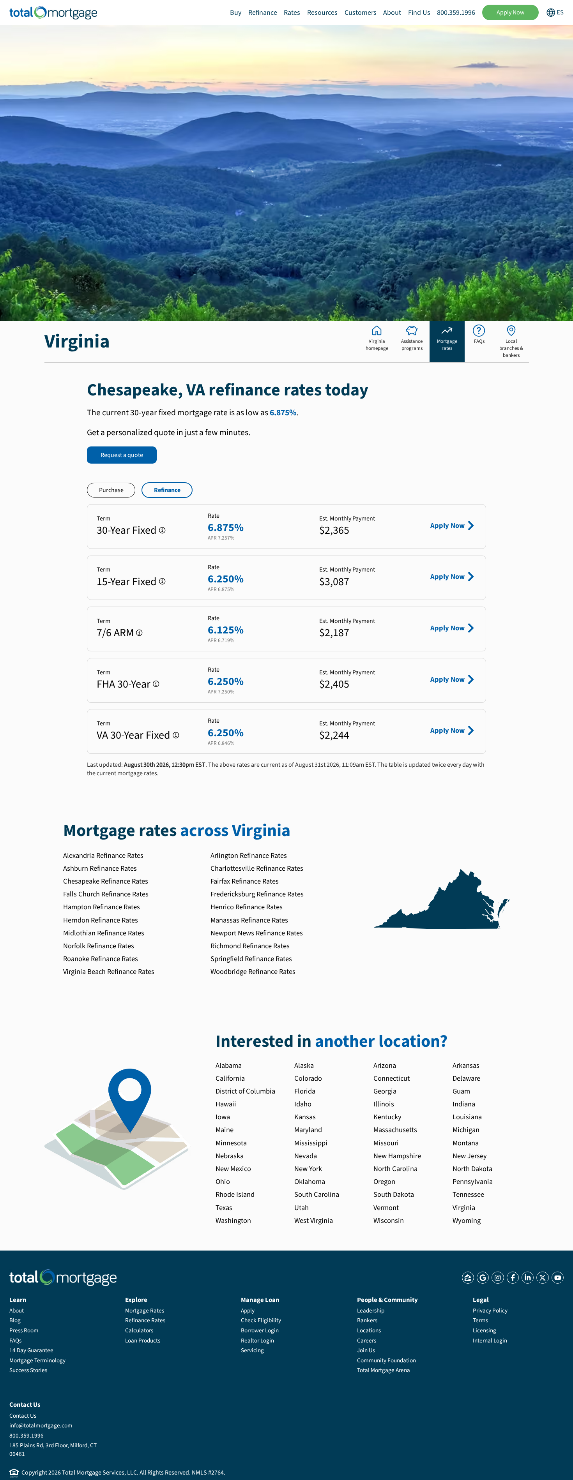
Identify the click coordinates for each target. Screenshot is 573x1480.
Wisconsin (388, 1220)
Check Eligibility (261, 1320)
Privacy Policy (490, 1310)
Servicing (252, 1350)
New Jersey (470, 1156)
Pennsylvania (473, 1182)
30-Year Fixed (127, 530)
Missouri (386, 1143)
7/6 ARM (115, 632)
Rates (292, 13)
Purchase (111, 490)
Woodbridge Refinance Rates (252, 972)
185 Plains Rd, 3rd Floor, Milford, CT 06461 (53, 1449)
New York (308, 1169)
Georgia (384, 1091)
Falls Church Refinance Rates (106, 894)
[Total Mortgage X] (542, 1278)
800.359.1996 (456, 13)
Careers (366, 1340)
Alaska (304, 1065)
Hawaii (226, 1104)
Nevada (305, 1156)
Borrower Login (260, 1330)
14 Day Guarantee (31, 1350)
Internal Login (490, 1340)
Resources (322, 13)
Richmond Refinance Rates (250, 946)
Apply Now (511, 12)
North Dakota (472, 1169)
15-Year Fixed (127, 581)
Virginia (464, 1208)
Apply (248, 1310)
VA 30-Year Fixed (133, 735)
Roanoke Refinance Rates (100, 959)
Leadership (370, 1310)
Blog (15, 1320)
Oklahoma (309, 1182)
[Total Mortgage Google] (483, 1278)
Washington (233, 1220)
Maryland (308, 1130)
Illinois (383, 1104)
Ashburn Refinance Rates (100, 868)
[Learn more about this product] (162, 530)
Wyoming (467, 1220)
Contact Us (22, 1415)
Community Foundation (386, 1360)
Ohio (223, 1182)
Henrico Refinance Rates (246, 907)
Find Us (419, 13)
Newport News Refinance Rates (256, 933)
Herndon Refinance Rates (100, 920)
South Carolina (316, 1194)
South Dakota (393, 1194)
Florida (304, 1091)
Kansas (305, 1117)
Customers (361, 13)
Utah (301, 1208)
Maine (224, 1130)
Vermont (386, 1208)
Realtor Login (257, 1340)
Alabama (229, 1065)
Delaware (466, 1078)
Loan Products (142, 1340)
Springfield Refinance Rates (251, 959)
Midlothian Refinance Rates (103, 933)
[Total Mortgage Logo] (63, 1277)
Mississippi (310, 1143)
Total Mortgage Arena (383, 1370)
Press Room (24, 1330)
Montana (466, 1143)
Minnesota (231, 1143)
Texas (224, 1208)
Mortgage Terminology (37, 1360)
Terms (480, 1320)
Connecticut (391, 1078)
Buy (235, 13)
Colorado (308, 1078)
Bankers (367, 1320)
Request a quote (122, 455)
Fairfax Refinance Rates (244, 881)
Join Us (366, 1350)
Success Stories (28, 1370)
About (392, 13)
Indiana (464, 1104)
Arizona (384, 1065)
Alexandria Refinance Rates (103, 855)
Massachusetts (395, 1130)
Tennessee (468, 1194)
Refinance (262, 13)
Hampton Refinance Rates (101, 907)
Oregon (384, 1182)
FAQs (15, 1340)
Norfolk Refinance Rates (98, 946)
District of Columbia (245, 1091)
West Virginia (313, 1220)
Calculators (139, 1330)
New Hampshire (397, 1156)
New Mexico (233, 1169)
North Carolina (395, 1169)
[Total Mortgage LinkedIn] (528, 1278)
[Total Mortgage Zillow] (468, 1278)
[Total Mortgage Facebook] (513, 1278)
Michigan (466, 1130)
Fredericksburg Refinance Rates (257, 894)
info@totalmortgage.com (41, 1425)
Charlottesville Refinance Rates (256, 868)
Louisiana (467, 1117)
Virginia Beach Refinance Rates (108, 972)
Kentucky (387, 1117)
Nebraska (230, 1156)
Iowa (223, 1117)
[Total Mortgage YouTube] (558, 1278)
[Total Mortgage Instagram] (498, 1278)
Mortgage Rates (144, 1310)
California (230, 1078)
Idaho (302, 1104)
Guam (461, 1091)
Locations (369, 1330)
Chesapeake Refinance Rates (105, 881)
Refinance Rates (145, 1320)
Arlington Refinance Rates (248, 855)
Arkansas (466, 1065)
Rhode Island (235, 1194)
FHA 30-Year (123, 684)
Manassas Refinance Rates (249, 920)
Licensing (484, 1330)
